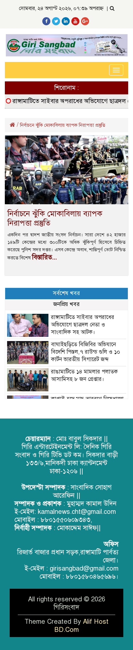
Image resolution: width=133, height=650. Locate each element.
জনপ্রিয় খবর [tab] (66, 304)
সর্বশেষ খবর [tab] (66, 293)
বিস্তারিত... (44, 257)
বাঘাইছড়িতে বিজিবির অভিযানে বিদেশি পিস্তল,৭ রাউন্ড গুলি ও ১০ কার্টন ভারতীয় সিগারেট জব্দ (85, 352)
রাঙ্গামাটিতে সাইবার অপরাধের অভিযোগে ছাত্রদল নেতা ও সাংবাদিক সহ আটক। (82, 325)
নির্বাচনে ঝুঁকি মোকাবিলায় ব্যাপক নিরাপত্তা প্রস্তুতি (54, 218)
